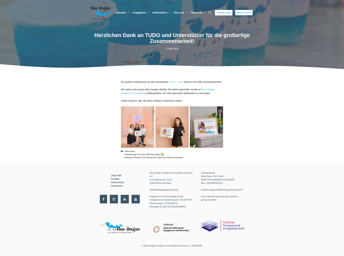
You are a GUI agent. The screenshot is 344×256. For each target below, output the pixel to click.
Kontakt (115, 179)
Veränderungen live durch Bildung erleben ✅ (144, 154)
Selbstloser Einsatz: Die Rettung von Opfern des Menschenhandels (153, 157)
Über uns (179, 12)
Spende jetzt (224, 12)
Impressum (117, 186)
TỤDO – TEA (176, 82)
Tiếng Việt (196, 12)
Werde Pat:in (243, 12)
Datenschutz (117, 182)
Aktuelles (121, 12)
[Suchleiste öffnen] (209, 12)
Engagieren (139, 12)
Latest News (129, 151)
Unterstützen (159, 12)
